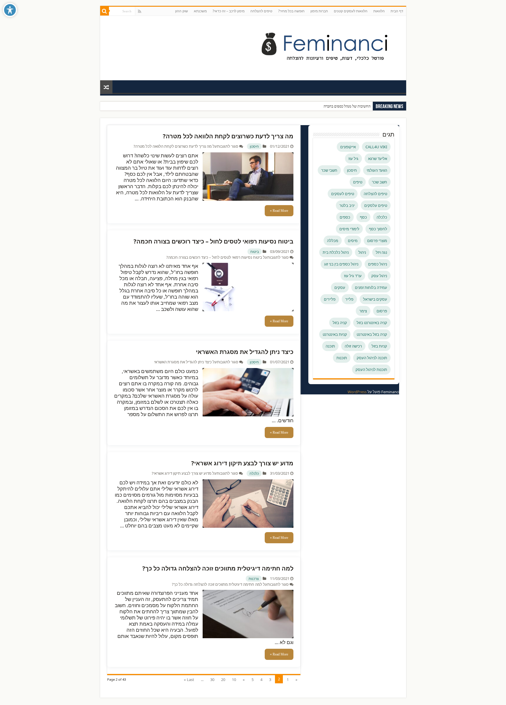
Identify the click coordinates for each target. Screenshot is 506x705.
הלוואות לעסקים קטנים (350, 10)
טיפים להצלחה (261, 10)
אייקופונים (348, 146)
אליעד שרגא (377, 158)
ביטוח (254, 251)
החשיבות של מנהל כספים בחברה (347, 106)
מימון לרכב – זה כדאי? (229, 10)
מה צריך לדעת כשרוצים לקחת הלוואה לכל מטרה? (228, 136)
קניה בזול (340, 322)
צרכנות (254, 578)
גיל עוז (353, 158)
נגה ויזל (381, 252)
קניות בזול (379, 346)
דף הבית (397, 10)
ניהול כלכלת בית (336, 252)
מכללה (332, 240)
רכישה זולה (353, 346)
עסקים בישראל (375, 299)
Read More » (279, 211)
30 (212, 679)
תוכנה (330, 346)
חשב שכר (379, 182)
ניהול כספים (377, 264)
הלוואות (379, 10)
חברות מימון (319, 10)
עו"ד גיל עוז (353, 275)
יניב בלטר (347, 205)
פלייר (349, 299)
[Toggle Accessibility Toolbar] (10, 10)
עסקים (339, 287)
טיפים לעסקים (342, 193)
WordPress (357, 391)
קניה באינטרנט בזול (372, 322)
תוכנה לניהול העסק (372, 357)
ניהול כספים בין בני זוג (341, 264)
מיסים (353, 240)
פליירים (330, 299)
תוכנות (341, 357)
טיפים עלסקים (375, 205)
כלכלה (254, 473)
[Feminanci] (328, 47)
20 (223, 679)
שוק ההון (181, 10)
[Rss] (139, 11)
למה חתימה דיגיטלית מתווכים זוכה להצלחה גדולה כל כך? (217, 568)
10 (234, 679)
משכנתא (200, 10)
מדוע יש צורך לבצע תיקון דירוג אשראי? (242, 463)
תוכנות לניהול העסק (371, 369)
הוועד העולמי (377, 170)
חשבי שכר (329, 170)
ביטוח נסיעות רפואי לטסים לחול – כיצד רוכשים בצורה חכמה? (213, 241)
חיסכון (254, 146)
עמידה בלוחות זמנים (371, 287)
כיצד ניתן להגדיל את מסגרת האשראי (244, 352)
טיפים (357, 182)
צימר (363, 311)
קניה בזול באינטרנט (372, 334)
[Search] (104, 11)
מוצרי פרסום (377, 240)
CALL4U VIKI (376, 146)
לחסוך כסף (378, 228)
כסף (363, 217)
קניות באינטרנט (335, 334)
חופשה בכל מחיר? (291, 10)
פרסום (382, 311)
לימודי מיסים (349, 228)
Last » (189, 679)
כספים (345, 217)
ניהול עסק (379, 275)
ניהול (362, 252)
